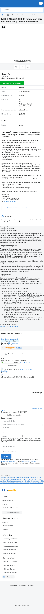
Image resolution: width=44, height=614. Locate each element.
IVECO (21, 87)
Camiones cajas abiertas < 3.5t (17, 481)
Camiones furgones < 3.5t (24, 479)
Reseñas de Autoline (9, 549)
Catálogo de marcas (9, 553)
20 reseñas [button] (19, 347)
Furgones (19, 477)
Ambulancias (38, 483)
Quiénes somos (7, 500)
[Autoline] (8, 15)
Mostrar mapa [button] (37, 393)
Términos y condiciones (10, 539)
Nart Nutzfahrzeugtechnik (9, 339)
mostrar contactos (10, 202)
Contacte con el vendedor (12, 83)
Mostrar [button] (16, 363)
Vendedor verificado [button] (10, 341)
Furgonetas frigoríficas (7, 479)
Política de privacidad (9, 542)
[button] (41, 3)
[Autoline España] (13, 3)
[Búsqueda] (41, 10)
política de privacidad (8, 461)
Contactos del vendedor (10, 508)
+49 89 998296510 (25, 369)
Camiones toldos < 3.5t (36, 481)
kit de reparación (24, 91)
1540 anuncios (13, 343)
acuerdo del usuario (29, 461)
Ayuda (4, 504)
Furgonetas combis (6, 483)
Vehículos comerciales (8, 477)
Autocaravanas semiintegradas (23, 483)
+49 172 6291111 (24, 363)
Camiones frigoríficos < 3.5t (31, 477)
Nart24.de (4, 371)
